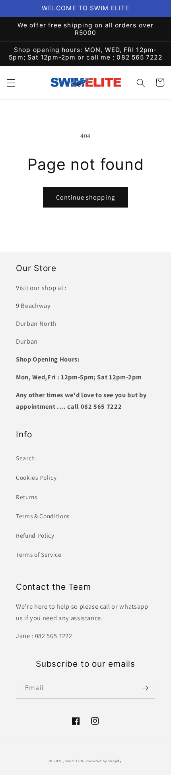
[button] (10, 82)
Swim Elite (74, 761)
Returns (26, 497)
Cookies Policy (36, 477)
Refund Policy (35, 535)
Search (25, 458)
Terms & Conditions (43, 516)
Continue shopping (85, 197)
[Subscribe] (145, 688)
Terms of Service (39, 554)
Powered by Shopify (104, 761)
